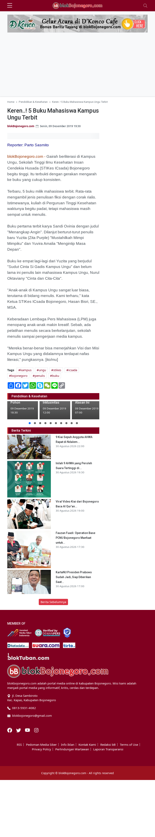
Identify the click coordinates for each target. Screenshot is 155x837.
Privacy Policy (41, 749)
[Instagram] (36, 730)
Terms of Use (129, 744)
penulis (40, 376)
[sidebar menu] (9, 5)
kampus (25, 370)
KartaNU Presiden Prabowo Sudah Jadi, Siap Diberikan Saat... (74, 577)
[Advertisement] (77, 66)
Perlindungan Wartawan (72, 749)
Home (10, 101)
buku (55, 376)
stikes (57, 370)
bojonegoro (19, 376)
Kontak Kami (87, 744)
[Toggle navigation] (145, 5)
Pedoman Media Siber (41, 744)
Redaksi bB (108, 744)
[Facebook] (10, 730)
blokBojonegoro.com (20, 126)
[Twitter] (19, 730)
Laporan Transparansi (108, 749)
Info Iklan (67, 744)
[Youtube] (28, 730)
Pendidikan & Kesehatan (33, 101)
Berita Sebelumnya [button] (53, 602)
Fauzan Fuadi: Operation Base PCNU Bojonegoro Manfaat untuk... (75, 537)
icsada (72, 370)
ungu (42, 370)
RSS (19, 744)
